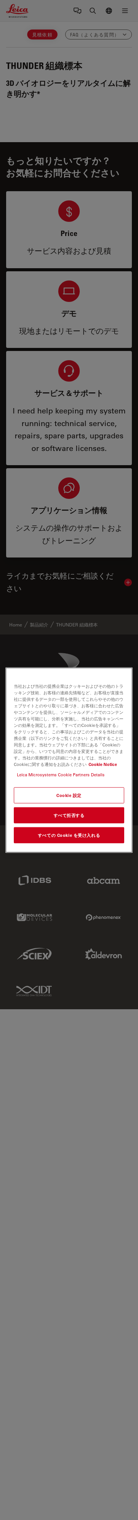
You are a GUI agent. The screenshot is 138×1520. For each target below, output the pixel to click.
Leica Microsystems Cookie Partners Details (61, 774)
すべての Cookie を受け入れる (69, 835)
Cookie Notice (103, 764)
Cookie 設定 (69, 795)
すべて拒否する (69, 815)
